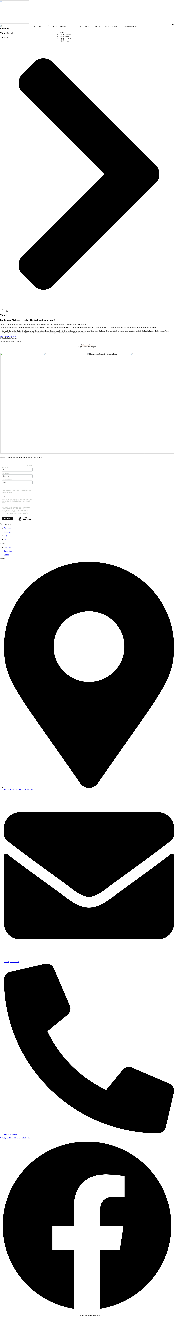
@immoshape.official (87, 350)
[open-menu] (173, 24)
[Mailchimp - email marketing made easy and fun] (25, 520)
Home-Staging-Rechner (130, 26)
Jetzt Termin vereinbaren (8, 336)
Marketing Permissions (9, 487)
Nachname (5, 473)
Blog (96, 26)
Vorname (5, 467)
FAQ (105, 26)
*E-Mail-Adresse (7, 479)
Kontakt (115, 26)
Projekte (87, 26)
